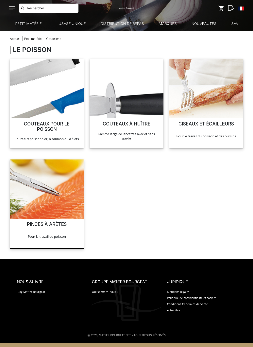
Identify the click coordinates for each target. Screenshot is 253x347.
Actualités (173, 310)
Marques (168, 24)
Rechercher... (36, 8)
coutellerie (53, 39)
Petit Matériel (29, 24)
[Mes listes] (231, 8)
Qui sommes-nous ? (105, 292)
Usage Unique (72, 24)
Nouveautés (204, 24)
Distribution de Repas (122, 24)
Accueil (15, 39)
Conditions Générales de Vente (187, 304)
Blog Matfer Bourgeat (31, 292)
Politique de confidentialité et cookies (191, 298)
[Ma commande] (221, 8)
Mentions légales (178, 292)
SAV (234, 24)
